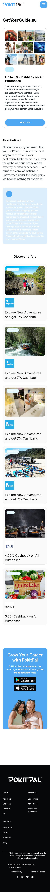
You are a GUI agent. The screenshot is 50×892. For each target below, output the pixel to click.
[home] (13, 5)
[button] (43, 4)
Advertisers (33, 804)
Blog (5, 842)
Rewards (7, 837)
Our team (7, 804)
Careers (6, 809)
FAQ (5, 813)
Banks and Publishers (33, 810)
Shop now (25, 122)
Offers (6, 832)
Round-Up (7, 828)
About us (7, 799)
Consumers (33, 799)
